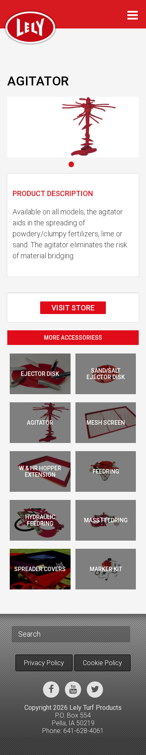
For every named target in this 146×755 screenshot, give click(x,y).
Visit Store (73, 307)
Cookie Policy (102, 663)
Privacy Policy (44, 663)
